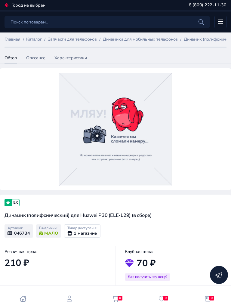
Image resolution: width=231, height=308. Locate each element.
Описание (35, 58)
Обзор (11, 58)
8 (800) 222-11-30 (207, 5)
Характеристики (70, 58)
